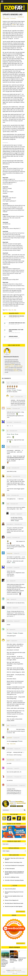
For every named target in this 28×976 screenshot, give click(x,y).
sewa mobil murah (10, 759)
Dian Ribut (9, 408)
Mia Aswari (9, 476)
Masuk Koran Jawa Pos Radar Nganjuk (13, 906)
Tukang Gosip (9, 553)
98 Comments (11, 332)
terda (13, 24)
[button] (2, 1)
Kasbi (8, 503)
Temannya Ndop (6, 18)
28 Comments (13, 18)
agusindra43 (9, 737)
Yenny (8, 599)
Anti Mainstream (21, 16)
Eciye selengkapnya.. (20, 911)
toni (12, 309)
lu (15, 24)
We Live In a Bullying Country (12, 877)
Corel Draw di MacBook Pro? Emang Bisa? (14, 865)
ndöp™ (12, 396)
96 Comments (11, 324)
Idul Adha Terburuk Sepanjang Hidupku (14, 880)
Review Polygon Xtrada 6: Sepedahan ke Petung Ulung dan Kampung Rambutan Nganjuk (14, 873)
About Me (14, 973)
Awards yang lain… (21, 943)
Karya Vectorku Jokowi (10, 888)
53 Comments (11, 337)
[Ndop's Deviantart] (19, 818)
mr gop (8, 446)
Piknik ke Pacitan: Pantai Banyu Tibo (13, 862)
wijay (15, 309)
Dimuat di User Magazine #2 (11, 900)
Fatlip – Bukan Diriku (11, 743)
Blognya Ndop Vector (15, 970)
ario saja (8, 467)
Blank (6, 309)
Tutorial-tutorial (20, 972)
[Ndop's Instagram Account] (4, 818)
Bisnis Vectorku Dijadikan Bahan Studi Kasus (14, 897)
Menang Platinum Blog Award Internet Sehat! (14, 892)
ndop (4, 16)
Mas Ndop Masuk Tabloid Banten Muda (14, 903)
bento (8, 725)
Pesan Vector (10, 972)
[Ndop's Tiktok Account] (9, 818)
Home (4, 972)
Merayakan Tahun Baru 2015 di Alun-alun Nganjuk (14, 859)
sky (7, 430)
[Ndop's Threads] (24, 818)
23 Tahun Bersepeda (10, 868)
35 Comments (11, 317)
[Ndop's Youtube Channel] (14, 818)
